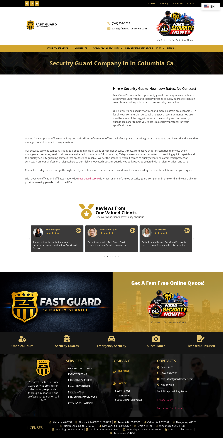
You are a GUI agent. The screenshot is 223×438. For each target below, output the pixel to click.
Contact (191, 3)
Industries (80, 48)
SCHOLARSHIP (122, 395)
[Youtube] (37, 3)
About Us (178, 3)
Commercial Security (106, 48)
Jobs (158, 48)
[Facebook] (27, 3)
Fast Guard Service (89, 178)
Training (164, 3)
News (170, 48)
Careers (151, 3)
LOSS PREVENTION (79, 385)
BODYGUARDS (76, 391)
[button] (58, 48)
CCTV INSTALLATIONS (80, 403)
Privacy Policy (164, 400)
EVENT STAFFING (77, 374)
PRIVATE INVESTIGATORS (82, 397)
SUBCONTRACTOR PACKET (128, 399)
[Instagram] (32, 3)
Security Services (57, 48)
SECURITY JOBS (122, 390)
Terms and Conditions (169, 408)
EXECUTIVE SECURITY (80, 380)
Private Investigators (139, 48)
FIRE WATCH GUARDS (80, 368)
